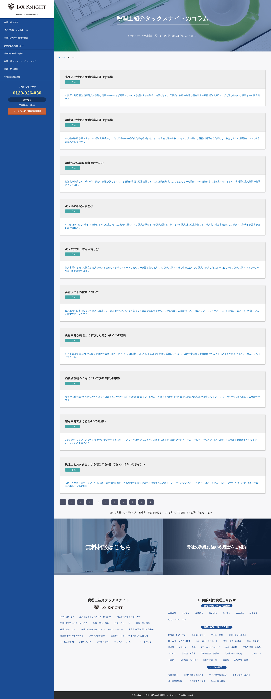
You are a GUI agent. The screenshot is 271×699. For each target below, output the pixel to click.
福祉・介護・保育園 (232, 641)
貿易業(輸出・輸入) (233, 653)
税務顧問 (172, 613)
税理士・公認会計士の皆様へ (141, 629)
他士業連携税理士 (176, 681)
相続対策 (213, 613)
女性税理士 (173, 675)
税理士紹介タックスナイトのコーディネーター (102, 629)
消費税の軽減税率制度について (84, 162)
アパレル (172, 653)
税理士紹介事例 (11, 69)
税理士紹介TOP (11, 22)
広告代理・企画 (241, 660)
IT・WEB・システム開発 (179, 641)
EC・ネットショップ (210, 647)
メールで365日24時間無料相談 (27, 111)
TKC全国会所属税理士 (194, 675)
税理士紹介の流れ (12, 77)
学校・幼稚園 (231, 647)
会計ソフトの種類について (82, 292)
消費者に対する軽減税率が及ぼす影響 (89, 119)
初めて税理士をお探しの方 (16, 30)
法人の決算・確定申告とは (82, 249)
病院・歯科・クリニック (207, 641)
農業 (194, 647)
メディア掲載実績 (97, 636)
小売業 (171, 660)
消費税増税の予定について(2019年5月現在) (92, 378)
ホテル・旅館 (217, 635)
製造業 (226, 660)
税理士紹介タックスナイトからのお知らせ (129, 636)
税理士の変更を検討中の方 (16, 38)
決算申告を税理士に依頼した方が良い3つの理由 (95, 335)
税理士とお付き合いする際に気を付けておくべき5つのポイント (105, 464)
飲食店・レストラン (177, 635)
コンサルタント (254, 653)
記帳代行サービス (122, 623)
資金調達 (240, 613)
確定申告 (253, 613)
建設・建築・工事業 (237, 635)
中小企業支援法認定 (218, 675)
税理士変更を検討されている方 (74, 623)
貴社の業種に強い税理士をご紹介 (217, 547)
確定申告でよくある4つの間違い (85, 421)
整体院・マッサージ (177, 647)
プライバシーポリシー (124, 642)
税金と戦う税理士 (219, 681)
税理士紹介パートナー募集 (72, 636)
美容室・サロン (199, 635)
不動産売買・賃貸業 (210, 653)
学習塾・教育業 (189, 653)
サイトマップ (146, 642)
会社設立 (226, 613)
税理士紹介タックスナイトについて (20, 61)
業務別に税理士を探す (14, 46)
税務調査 (199, 613)
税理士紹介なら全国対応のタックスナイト (162, 695)
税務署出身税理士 (198, 681)
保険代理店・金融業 (252, 647)
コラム (72, 82)
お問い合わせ (85, 642)
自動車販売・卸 (210, 660)
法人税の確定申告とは (79, 206)
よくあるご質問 (67, 642)
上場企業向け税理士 (241, 675)
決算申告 (186, 613)
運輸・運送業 (253, 641)
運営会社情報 (103, 642)
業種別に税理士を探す (14, 53)
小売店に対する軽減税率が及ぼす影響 (89, 76)
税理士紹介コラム (68, 629)
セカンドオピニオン (177, 619)
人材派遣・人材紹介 (189, 660)
